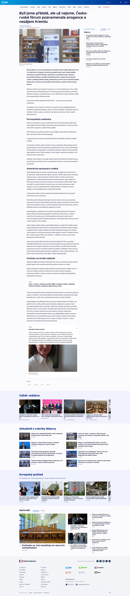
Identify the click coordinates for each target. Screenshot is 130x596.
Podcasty (86, 7)
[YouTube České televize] (103, 561)
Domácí (44, 7)
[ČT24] (5, 2)
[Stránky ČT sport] (83, 567)
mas (30, 26)
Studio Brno (44, 572)
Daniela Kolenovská (24, 26)
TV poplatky (22, 572)
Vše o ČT (21, 586)
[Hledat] (120, 2)
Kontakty (43, 586)
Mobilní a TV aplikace (24, 584)
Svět (49, 7)
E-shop (21, 582)
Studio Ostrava (45, 574)
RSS (110, 592)
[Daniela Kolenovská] (53, 358)
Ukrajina (32, 7)
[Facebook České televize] (100, 561)
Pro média (43, 567)
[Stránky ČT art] (82, 572)
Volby (38, 7)
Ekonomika (62, 7)
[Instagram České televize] (97, 561)
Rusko (42, 384)
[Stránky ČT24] (68, 567)
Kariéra (43, 579)
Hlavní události (24, 7)
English (30, 592)
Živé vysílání (22, 570)
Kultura (80, 7)
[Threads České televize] (109, 561)
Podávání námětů (45, 582)
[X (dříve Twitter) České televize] (106, 561)
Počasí (69, 7)
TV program (22, 567)
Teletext (21, 574)
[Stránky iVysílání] (99, 567)
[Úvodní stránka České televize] (27, 561)
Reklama (43, 570)
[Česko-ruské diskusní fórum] (49, 46)
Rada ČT (43, 577)
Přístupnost (46, 592)
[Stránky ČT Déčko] (68, 572)
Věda (74, 7)
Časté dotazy (44, 584)
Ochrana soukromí (38, 592)
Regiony (55, 7)
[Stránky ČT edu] (97, 572)
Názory (29, 384)
